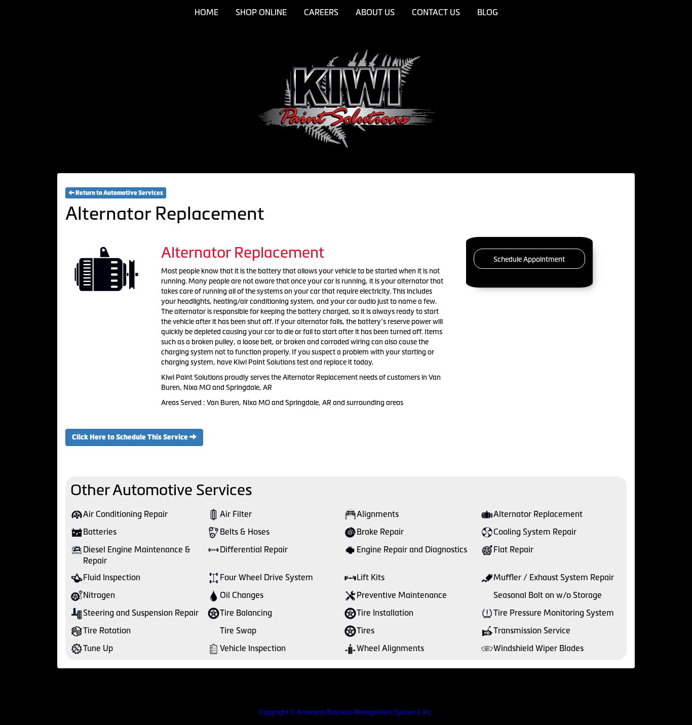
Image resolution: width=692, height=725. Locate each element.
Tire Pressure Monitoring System (553, 612)
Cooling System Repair (534, 531)
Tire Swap (238, 630)
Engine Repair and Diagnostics (412, 549)
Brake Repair (380, 531)
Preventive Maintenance (402, 594)
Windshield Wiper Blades (538, 648)
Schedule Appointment (529, 259)
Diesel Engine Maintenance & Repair (136, 555)
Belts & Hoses (245, 531)
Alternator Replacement (538, 513)
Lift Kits (371, 577)
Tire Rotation (107, 630)
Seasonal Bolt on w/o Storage (547, 594)
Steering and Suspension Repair (141, 612)
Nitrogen (99, 594)
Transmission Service (531, 630)
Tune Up (98, 648)
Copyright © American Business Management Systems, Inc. (346, 712)
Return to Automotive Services (118, 192)
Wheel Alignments (390, 648)
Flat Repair (513, 549)
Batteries (100, 531)
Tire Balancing (246, 612)
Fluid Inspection (111, 577)
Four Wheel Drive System (266, 577)
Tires (365, 630)
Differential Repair (254, 549)
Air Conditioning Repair (125, 513)
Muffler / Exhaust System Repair (553, 577)
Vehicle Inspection (253, 648)
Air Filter (236, 513)
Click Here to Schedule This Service (130, 437)
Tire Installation (385, 612)
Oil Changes (241, 594)
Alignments (378, 513)
